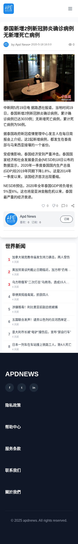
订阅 (66, 219)
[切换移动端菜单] (70, 8)
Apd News (28, 216)
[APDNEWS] (8, 9)
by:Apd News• (20, 44)
